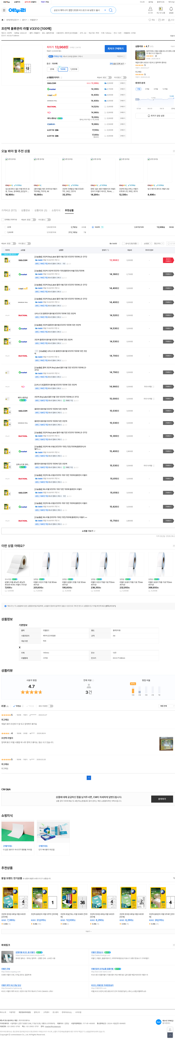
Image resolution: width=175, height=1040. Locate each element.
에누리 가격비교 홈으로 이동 (17, 10)
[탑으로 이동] (170, 1035)
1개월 (138, 89)
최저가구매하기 (168, 260)
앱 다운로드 (167, 1022)
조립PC (31, 2)
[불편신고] (170, 1030)
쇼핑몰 (146, 243)
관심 (153, 20)
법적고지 (37, 1012)
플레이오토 (160, 2)
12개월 (165, 89)
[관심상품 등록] (12, 908)
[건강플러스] (7, 2)
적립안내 (119, 56)
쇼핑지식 (17, 2)
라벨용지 (33, 20)
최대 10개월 (148, 399)
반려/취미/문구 (12, 20)
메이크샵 (171, 2)
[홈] (2, 20)
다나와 (142, 2)
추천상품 (69, 210)
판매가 (104, 250)
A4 (114, 636)
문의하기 (162, 799)
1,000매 (74, 69)
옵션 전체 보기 (117, 64)
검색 (110, 10)
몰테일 (150, 2)
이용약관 (12, 1012)
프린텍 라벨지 (7, 738)
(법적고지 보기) (110, 606)
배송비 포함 (101, 77)
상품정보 (25, 210)
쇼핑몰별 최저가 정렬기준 (61, 77)
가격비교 (9, 210)
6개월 (156, 89)
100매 (62, 69)
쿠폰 (64, 264)
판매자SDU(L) (67, 1012)
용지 (23, 20)
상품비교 (17, 908)
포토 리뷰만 (43, 706)
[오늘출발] (113, 243)
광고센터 (55, 1012)
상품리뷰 (40, 210)
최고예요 (5, 719)
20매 (52, 69)
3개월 (147, 89)
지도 (45, 2)
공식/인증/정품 (131, 243)
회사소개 (3, 1012)
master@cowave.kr (53, 1026)
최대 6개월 (148, 387)
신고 (69, 264)
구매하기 (168, 274)
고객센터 (46, 1012)
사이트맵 (78, 1012)
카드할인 (117, 77)
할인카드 (157, 243)
